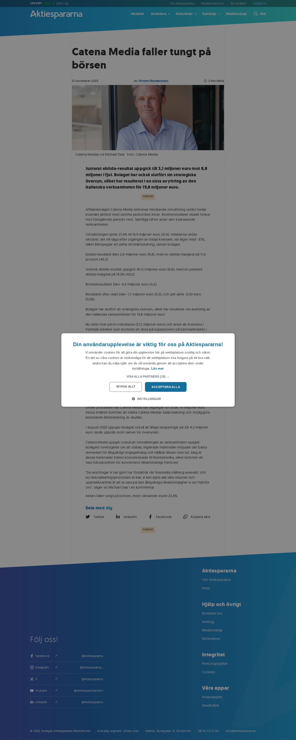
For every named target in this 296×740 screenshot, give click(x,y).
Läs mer (157, 368)
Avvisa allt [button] (125, 386)
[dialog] (148, 370)
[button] (148, 376)
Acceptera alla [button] (165, 387)
